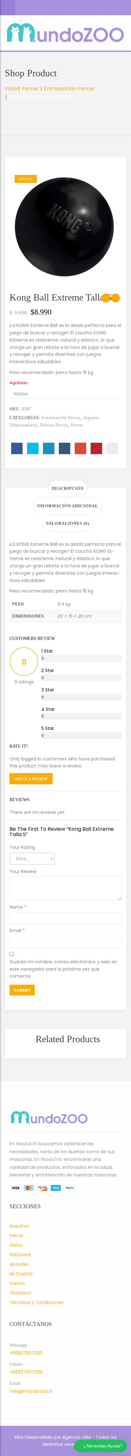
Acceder (19, 1264)
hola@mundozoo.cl (31, 1391)
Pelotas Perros (54, 425)
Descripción (68, 488)
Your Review (23, 871)
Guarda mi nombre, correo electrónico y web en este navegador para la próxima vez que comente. (63, 969)
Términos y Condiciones (36, 1302)
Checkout (20, 1293)
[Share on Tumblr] (64, 448)
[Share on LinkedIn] (48, 448)
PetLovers (20, 1254)
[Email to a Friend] (112, 448)
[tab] (67, 488)
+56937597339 (26, 1353)
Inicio (11, 88)
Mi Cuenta (21, 1274)
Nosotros (19, 1226)
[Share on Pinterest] (96, 448)
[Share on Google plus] (80, 448)
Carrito (17, 1283)
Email (17, 930)
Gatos (16, 1245)
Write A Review (31, 779)
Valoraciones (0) (67, 523)
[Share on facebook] (17, 448)
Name (18, 907)
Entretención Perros (69, 88)
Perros (30, 88)
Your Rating (22, 847)
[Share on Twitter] (32, 448)
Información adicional (67, 505)
